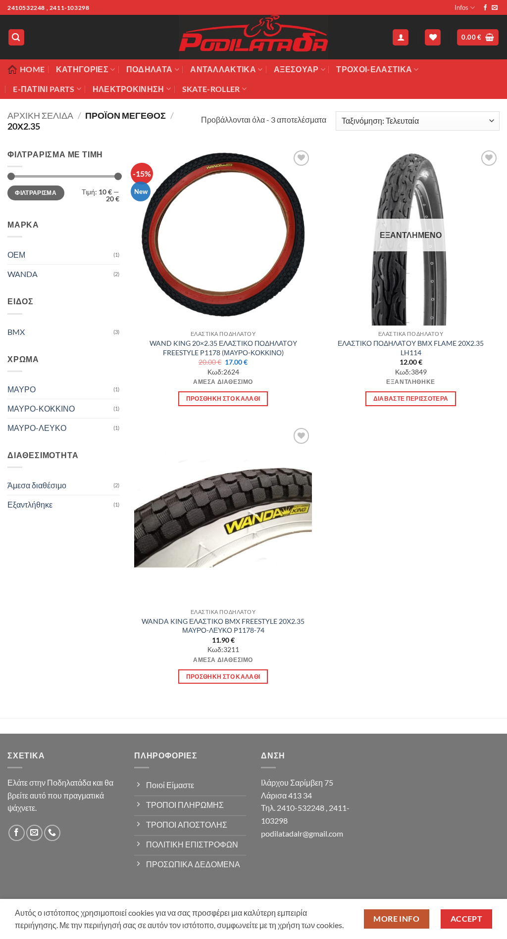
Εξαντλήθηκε (29, 504)
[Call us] (52, 833)
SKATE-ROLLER (211, 89)
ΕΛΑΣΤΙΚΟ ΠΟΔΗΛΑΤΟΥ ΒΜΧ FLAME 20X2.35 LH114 (411, 348)
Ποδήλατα (149, 69)
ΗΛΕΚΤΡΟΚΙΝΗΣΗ (128, 89)
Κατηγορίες (82, 69)
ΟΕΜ (16, 254)
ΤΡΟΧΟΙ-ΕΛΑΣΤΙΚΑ (374, 69)
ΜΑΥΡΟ (21, 389)
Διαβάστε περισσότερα (411, 398)
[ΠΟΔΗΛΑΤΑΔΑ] (253, 37)
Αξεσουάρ (296, 69)
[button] (16, 37)
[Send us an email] (495, 7)
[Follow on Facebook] (485, 7)
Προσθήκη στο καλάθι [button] (223, 398)
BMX (16, 331)
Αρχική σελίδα (40, 115)
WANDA (22, 274)
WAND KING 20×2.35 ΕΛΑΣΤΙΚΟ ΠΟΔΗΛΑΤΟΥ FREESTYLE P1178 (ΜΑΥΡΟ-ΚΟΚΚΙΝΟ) (223, 348)
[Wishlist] (433, 37)
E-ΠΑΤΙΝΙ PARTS (43, 89)
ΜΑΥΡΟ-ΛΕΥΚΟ (36, 427)
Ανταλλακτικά (223, 69)
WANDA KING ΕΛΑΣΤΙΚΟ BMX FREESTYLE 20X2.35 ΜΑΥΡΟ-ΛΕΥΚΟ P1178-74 (223, 626)
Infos (461, 7)
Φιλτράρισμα (35, 192)
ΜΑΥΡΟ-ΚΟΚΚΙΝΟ (41, 408)
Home (32, 69)
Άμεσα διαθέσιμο (36, 485)
